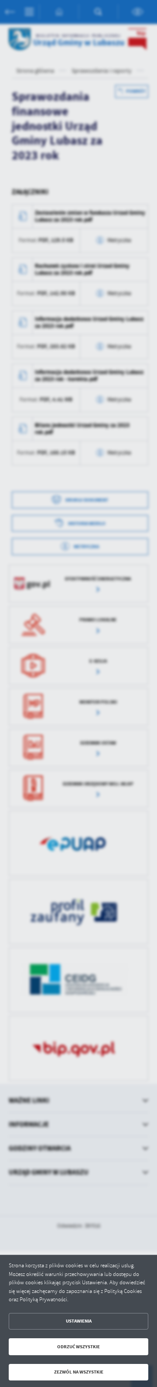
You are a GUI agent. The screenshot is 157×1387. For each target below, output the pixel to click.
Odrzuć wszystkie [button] (78, 1346)
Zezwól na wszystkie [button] (78, 1372)
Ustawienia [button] (79, 1321)
